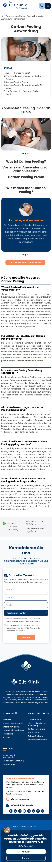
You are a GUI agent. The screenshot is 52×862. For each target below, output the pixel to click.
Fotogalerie (8, 734)
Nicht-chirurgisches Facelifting (37, 724)
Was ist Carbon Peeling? (18, 72)
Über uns (7, 720)
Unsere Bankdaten (11, 727)
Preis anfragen (9, 764)
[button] (48, 6)
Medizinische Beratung (13, 761)
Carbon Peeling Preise (17, 82)
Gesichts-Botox (35, 720)
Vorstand (7, 737)
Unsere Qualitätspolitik (13, 723)
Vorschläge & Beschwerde (9, 756)
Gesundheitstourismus (13, 730)
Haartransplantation (37, 740)
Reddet (26, 858)
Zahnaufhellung (35, 736)
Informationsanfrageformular (26, 826)
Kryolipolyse (33, 732)
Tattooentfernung (36, 729)
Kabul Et (26, 851)
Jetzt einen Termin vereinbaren (25, 262)
